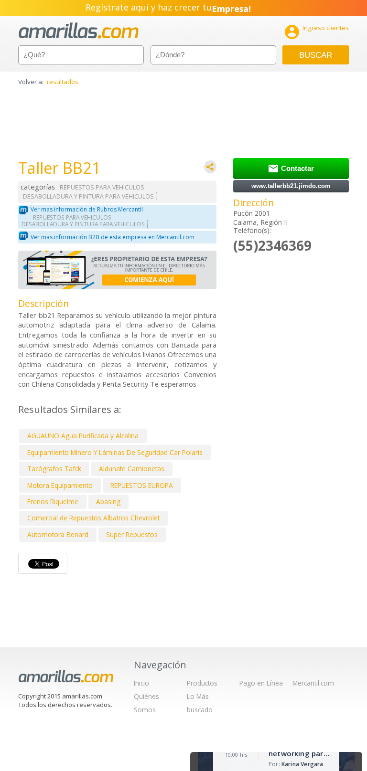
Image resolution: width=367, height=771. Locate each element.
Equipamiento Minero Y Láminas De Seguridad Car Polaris (115, 452)
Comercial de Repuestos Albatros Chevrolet (93, 517)
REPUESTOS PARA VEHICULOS (102, 187)
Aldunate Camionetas (131, 468)
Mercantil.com (313, 682)
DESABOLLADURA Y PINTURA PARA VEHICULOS (88, 196)
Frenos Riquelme (52, 501)
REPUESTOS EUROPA (141, 485)
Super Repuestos (132, 534)
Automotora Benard (57, 534)
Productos (202, 682)
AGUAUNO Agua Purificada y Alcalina (83, 435)
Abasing (108, 501)
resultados (62, 81)
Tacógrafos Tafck (54, 468)
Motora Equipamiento (60, 485)
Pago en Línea (261, 682)
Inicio (141, 682)
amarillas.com (78, 30)
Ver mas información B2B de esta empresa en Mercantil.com (112, 237)
